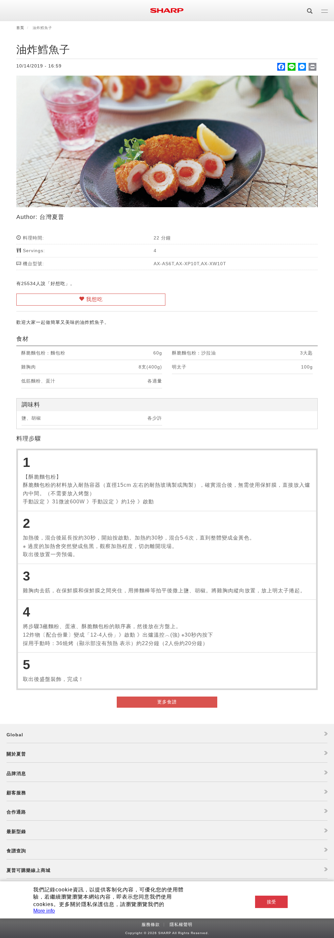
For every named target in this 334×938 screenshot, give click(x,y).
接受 (271, 901)
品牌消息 (16, 773)
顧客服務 (16, 792)
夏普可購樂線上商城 (29, 870)
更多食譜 (167, 701)
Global (15, 734)
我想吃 (93, 299)
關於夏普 (16, 754)
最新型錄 (16, 831)
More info (44, 911)
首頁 (20, 28)
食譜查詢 (16, 850)
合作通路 (16, 812)
